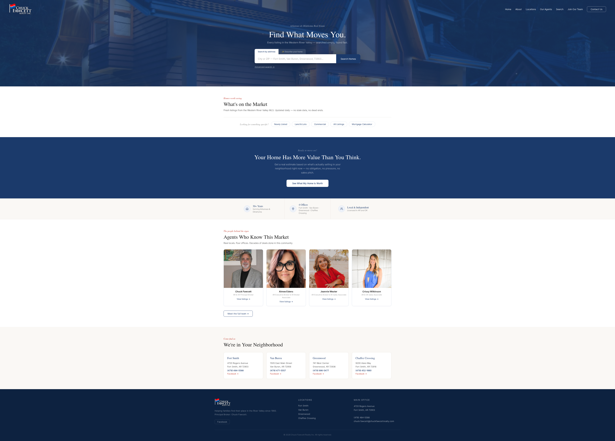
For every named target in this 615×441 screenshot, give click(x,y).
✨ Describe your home (292, 51)
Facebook (222, 422)
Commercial (320, 124)
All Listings (338, 124)
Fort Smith (303, 405)
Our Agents (546, 9)
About (518, 9)
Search (559, 9)
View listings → (243, 299)
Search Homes (348, 58)
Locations (531, 9)
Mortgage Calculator (362, 124)
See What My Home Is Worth (307, 183)
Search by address (266, 51)
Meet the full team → (238, 313)
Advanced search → (265, 67)
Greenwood (304, 414)
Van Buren (303, 410)
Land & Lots (301, 124)
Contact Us (596, 9)
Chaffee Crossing (307, 418)
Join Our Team (575, 9)
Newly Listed (280, 124)
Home (508, 9)
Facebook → (232, 374)
